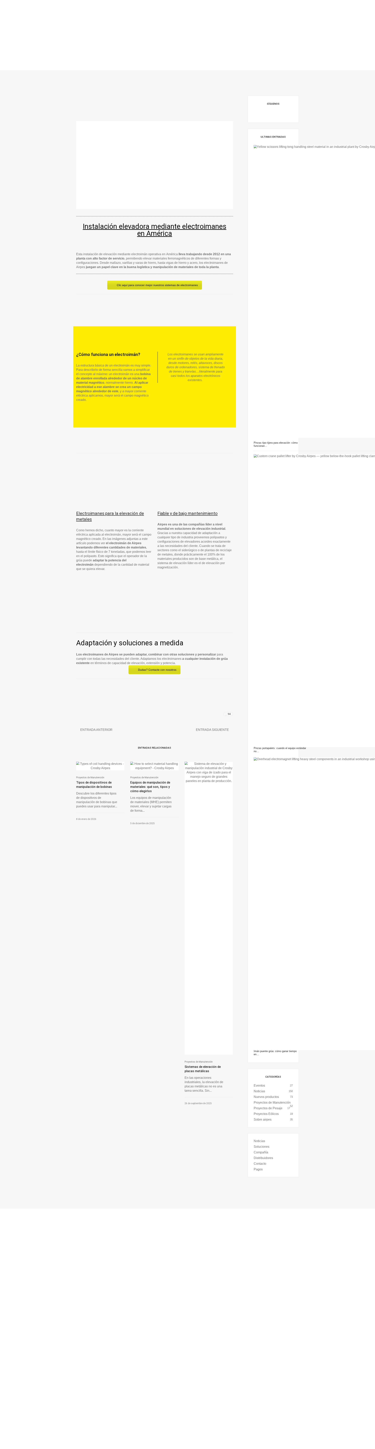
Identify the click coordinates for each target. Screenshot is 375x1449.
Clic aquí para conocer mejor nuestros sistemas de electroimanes (157, 285)
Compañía (261, 1152)
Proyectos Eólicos (266, 1114)
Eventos (259, 1085)
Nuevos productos (266, 1097)
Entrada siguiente (212, 729)
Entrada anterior (96, 729)
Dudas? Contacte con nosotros (157, 669)
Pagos (258, 1169)
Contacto (260, 1163)
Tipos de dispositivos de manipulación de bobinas (94, 785)
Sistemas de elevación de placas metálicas (203, 1069)
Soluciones (261, 1146)
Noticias (259, 1091)
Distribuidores (263, 1158)
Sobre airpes (262, 1119)
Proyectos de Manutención (90, 777)
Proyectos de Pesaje (268, 1108)
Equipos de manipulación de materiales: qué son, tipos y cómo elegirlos (150, 787)
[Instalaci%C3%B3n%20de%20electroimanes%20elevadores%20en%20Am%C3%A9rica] (203, 714)
